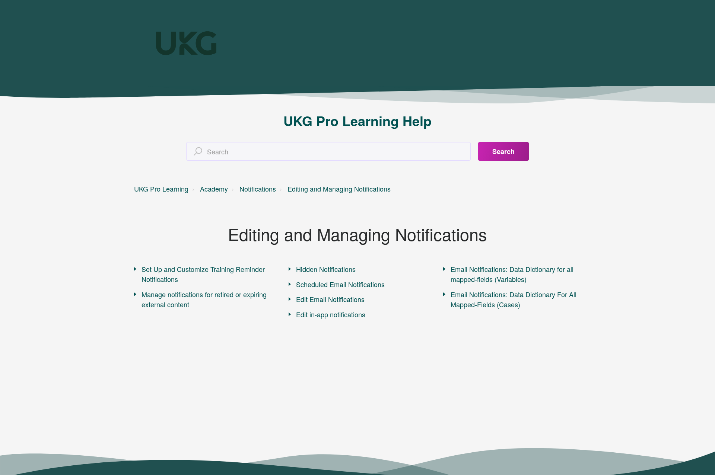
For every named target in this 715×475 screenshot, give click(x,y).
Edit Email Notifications (330, 299)
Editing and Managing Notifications (339, 188)
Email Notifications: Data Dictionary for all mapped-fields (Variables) (512, 274)
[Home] (186, 43)
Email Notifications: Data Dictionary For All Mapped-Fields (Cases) (513, 299)
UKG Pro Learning (161, 188)
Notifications (257, 188)
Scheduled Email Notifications (340, 284)
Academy (214, 188)
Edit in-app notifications (330, 314)
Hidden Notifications (326, 269)
